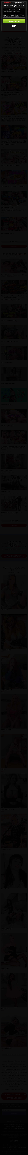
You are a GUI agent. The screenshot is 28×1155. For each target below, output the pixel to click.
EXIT (14, 26)
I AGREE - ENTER (14, 21)
